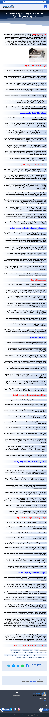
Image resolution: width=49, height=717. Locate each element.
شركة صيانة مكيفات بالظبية (25, 654)
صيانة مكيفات (16, 697)
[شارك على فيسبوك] (27, 665)
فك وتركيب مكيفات (15, 698)
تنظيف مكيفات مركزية (17, 652)
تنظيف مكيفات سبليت (41, 652)
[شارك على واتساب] (22, 666)
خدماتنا (45, 709)
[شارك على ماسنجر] (13, 665)
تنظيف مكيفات (16, 695)
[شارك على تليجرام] (8, 666)
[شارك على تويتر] (18, 666)
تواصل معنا (44, 711)
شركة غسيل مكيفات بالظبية (11, 654)
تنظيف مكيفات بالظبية (27, 650)
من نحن (45, 708)
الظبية (36, 650)
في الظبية (31, 657)
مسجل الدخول (32, 681)
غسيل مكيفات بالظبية (41, 657)
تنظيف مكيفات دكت (15, 650)
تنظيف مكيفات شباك (29, 652)
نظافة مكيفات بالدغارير (22, 657)
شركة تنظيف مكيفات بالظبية (40, 654)
